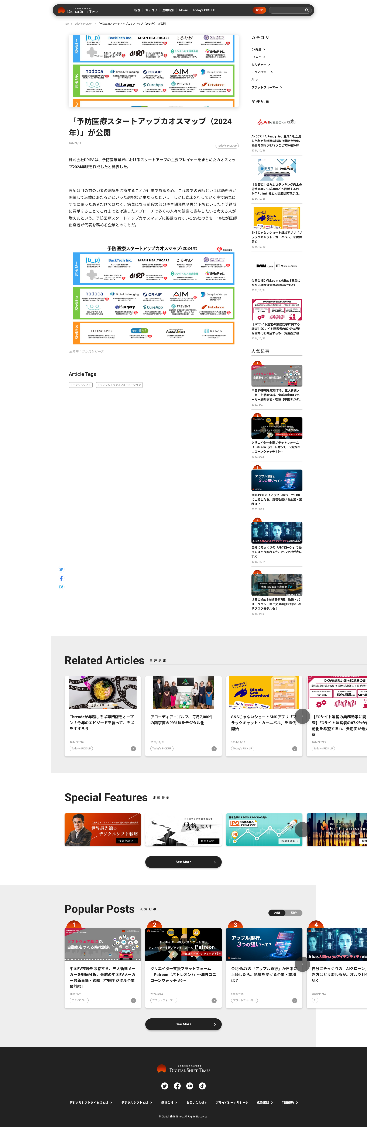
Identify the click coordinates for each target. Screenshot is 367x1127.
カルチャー (258, 64)
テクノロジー (260, 72)
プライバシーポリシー (231, 1102)
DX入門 (256, 57)
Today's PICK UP (227, 145)
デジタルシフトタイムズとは (89, 1102)
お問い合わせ (195, 1102)
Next (302, 716)
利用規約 (288, 1102)
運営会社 (167, 1102)
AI (252, 79)
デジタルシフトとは (134, 1102)
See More (184, 862)
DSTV (259, 10)
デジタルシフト (82, 385)
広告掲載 (263, 1102)
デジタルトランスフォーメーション (120, 385)
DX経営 (256, 49)
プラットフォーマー (264, 87)
